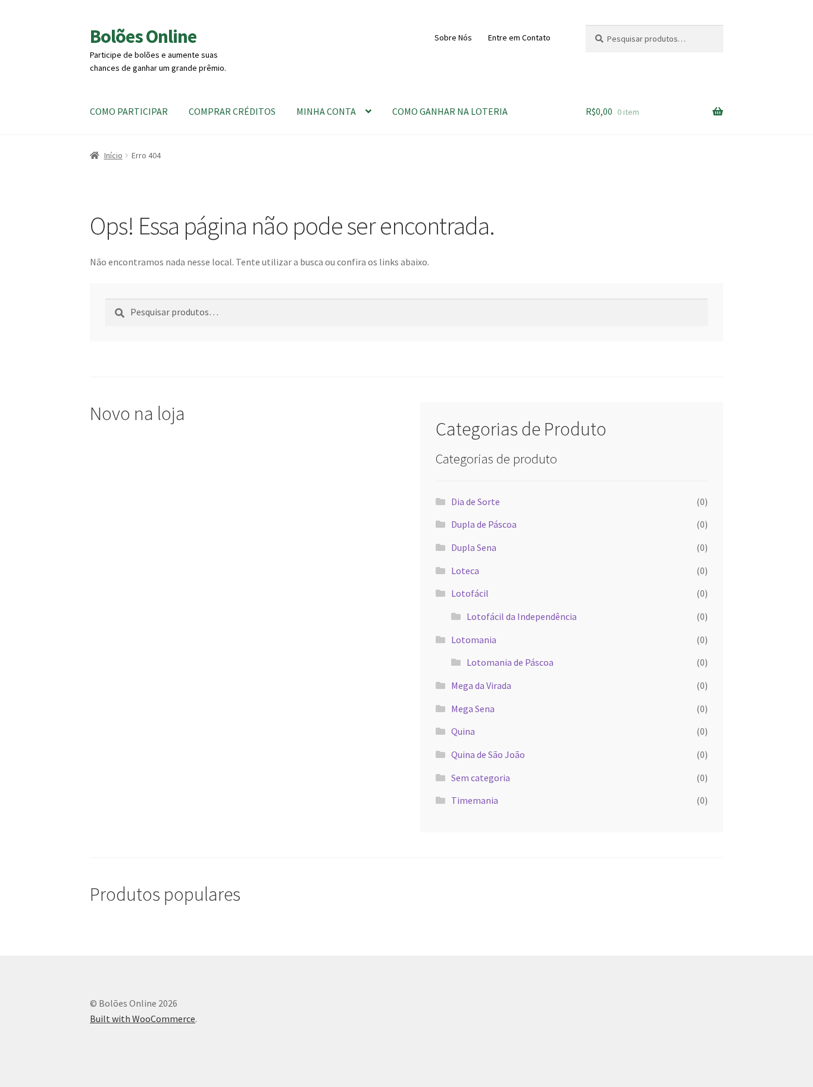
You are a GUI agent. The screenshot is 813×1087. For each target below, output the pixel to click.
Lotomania (473, 640)
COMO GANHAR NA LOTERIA (450, 111)
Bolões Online (143, 36)
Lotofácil (470, 593)
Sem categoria (480, 778)
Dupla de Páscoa (484, 524)
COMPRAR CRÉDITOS (232, 111)
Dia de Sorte (475, 502)
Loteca (465, 571)
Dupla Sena (473, 547)
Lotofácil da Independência (522, 616)
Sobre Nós (453, 37)
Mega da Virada (481, 685)
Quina (463, 731)
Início (113, 155)
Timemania (474, 800)
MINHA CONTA (326, 111)
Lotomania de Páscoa (510, 662)
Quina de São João (488, 754)
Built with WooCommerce (142, 1019)
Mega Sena (473, 709)
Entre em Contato (519, 37)
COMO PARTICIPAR (129, 111)
